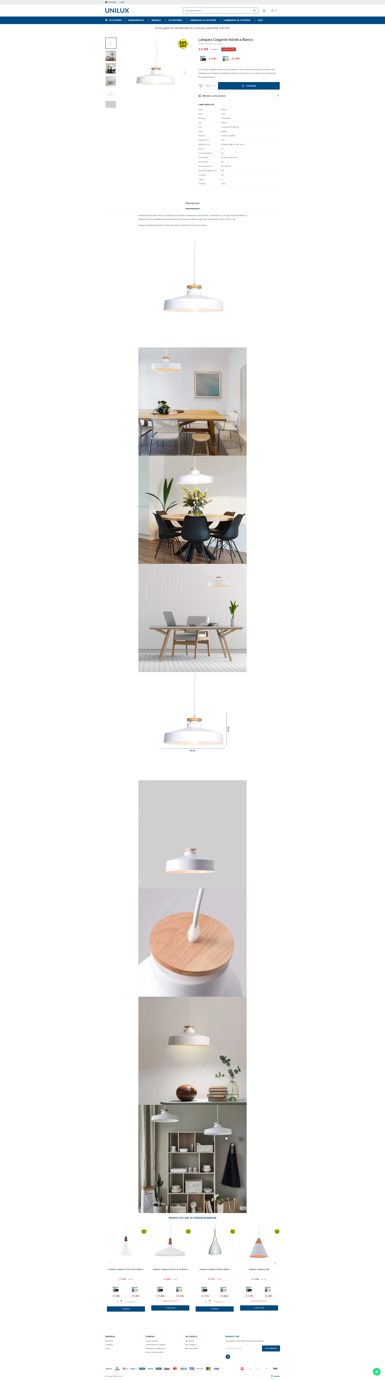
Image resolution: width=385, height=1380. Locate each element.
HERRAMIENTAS (136, 20)
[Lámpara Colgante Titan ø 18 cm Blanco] (126, 1245)
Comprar (251, 86)
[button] (184, 72)
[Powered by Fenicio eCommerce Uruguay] (275, 1376)
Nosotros (109, 1341)
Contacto (112, 2)
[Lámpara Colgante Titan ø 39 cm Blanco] (170, 1245)
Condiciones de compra (155, 1344)
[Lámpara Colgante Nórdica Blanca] (214, 1245)
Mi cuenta (190, 1341)
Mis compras (191, 1344)
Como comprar (151, 1341)
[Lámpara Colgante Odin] (259, 1245)
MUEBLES (156, 20)
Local (122, 2)
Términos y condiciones (155, 1348)
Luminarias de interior (203, 20)
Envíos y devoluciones (154, 1352)
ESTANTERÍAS (175, 20)
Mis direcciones (192, 1348)
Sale (260, 20)
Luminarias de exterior (237, 20)
